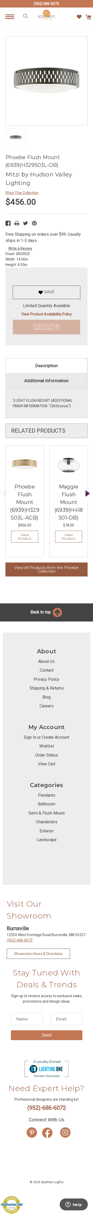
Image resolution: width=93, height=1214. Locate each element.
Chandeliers (46, 821)
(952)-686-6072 (20, 940)
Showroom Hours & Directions (38, 954)
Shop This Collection (21, 193)
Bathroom (46, 804)
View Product (25, 537)
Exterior (46, 830)
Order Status (46, 755)
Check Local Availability (46, 327)
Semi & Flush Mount (46, 813)
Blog (46, 697)
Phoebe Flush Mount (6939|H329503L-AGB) (24, 502)
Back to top (41, 612)
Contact (46, 670)
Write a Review (20, 248)
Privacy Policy (46, 679)
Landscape (47, 839)
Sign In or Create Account (46, 737)
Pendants (46, 795)
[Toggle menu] (12, 16)
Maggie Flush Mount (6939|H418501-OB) (69, 502)
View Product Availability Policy (46, 314)
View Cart (46, 763)
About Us (46, 661)
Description (46, 365)
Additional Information (46, 380)
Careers (47, 706)
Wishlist (46, 746)
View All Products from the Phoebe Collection (46, 569)
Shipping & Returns (46, 688)
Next (88, 493)
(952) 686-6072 (46, 4)
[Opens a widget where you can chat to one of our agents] (73, 1204)
